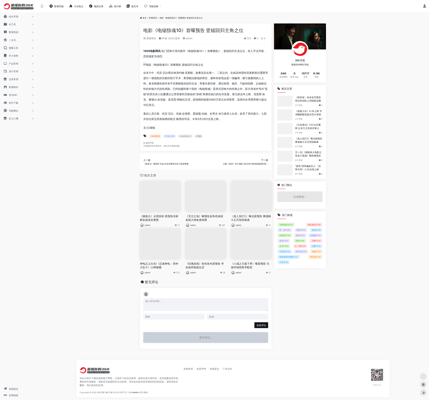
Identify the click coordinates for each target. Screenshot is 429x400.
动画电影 (286, 224)
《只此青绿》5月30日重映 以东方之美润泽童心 (308, 126)
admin (188, 38)
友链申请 (188, 368)
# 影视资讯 (155, 136)
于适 (283, 262)
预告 (215, 51)
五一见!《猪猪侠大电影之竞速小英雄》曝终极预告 (308, 154)
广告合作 (227, 368)
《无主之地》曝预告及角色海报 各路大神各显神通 (204, 218)
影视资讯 (153, 18)
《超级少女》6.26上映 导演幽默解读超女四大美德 (308, 113)
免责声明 (201, 368)
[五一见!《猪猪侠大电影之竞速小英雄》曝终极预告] (284, 156)
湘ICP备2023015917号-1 (117, 392)
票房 (299, 240)
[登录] (424, 6)
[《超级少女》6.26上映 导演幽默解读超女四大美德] (284, 114)
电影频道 (314, 224)
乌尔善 (284, 251)
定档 (300, 235)
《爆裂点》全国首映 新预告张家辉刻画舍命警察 (159, 218)
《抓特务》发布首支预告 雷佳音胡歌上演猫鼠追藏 (308, 99)
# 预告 (199, 136)
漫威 (316, 251)
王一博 (300, 246)
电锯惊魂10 (195, 51)
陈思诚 (315, 257)
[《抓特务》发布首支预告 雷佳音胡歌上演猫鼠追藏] (284, 101)
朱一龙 (284, 230)
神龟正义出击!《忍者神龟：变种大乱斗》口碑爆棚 (159, 265)
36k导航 (101, 392)
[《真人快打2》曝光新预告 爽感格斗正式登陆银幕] (284, 142)
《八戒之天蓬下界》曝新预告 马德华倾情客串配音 (250, 265)
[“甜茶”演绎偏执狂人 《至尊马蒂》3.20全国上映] (284, 169)
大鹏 (316, 240)
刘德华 (284, 235)
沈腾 (316, 246)
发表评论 (261, 325)
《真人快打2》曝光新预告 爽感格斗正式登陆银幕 (251, 218)
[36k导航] (95, 371)
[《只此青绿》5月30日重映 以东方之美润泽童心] (284, 128)
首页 (144, 18)
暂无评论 (151, 282)
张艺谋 (301, 251)
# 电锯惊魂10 (185, 136)
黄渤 (316, 230)
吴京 (283, 246)
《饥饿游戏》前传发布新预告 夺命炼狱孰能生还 (205, 265)
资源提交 (214, 368)
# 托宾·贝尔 (169, 136)
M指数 (315, 235)
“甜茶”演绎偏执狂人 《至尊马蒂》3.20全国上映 (308, 168)
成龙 (283, 240)
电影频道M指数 (288, 257)
